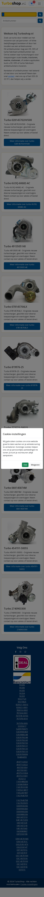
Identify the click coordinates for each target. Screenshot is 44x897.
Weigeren (35, 465)
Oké (25, 465)
